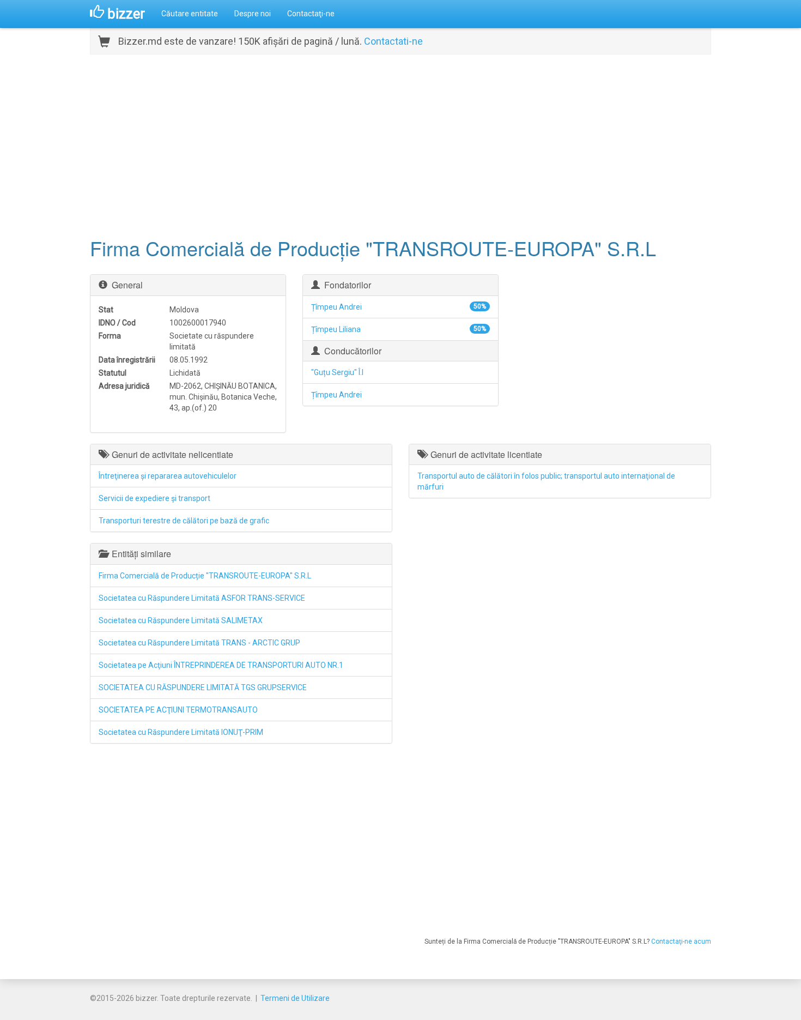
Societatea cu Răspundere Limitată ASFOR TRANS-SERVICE (202, 598)
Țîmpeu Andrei (336, 307)
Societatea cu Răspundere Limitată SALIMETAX (181, 620)
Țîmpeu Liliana (336, 329)
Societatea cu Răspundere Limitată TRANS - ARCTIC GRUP (199, 642)
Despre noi (252, 13)
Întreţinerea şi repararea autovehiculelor (167, 476)
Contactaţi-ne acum (681, 941)
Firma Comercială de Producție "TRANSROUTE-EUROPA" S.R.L (205, 575)
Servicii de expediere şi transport (154, 498)
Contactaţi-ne (311, 13)
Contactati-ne (393, 41)
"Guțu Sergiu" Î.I (337, 372)
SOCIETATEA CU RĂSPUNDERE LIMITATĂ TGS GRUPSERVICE (203, 687)
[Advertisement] (400, 144)
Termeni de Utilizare (295, 998)
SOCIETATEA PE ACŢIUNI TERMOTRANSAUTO (178, 709)
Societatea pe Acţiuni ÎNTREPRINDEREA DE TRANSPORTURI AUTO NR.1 (221, 665)
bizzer (124, 13)
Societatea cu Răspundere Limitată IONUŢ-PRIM (181, 732)
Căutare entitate (189, 13)
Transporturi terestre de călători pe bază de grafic (184, 520)
